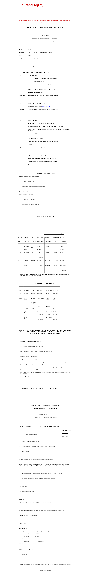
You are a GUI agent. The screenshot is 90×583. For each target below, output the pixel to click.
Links (64, 20)
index (20, 20)
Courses (21, 22)
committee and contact (52, 20)
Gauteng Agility (31, 5)
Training (68, 20)
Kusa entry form (32, 20)
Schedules (24, 20)
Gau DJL (45, 22)
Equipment (26, 22)
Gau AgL (40, 22)
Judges (60, 20)
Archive (31, 22)
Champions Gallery (41, 20)
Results (36, 22)
